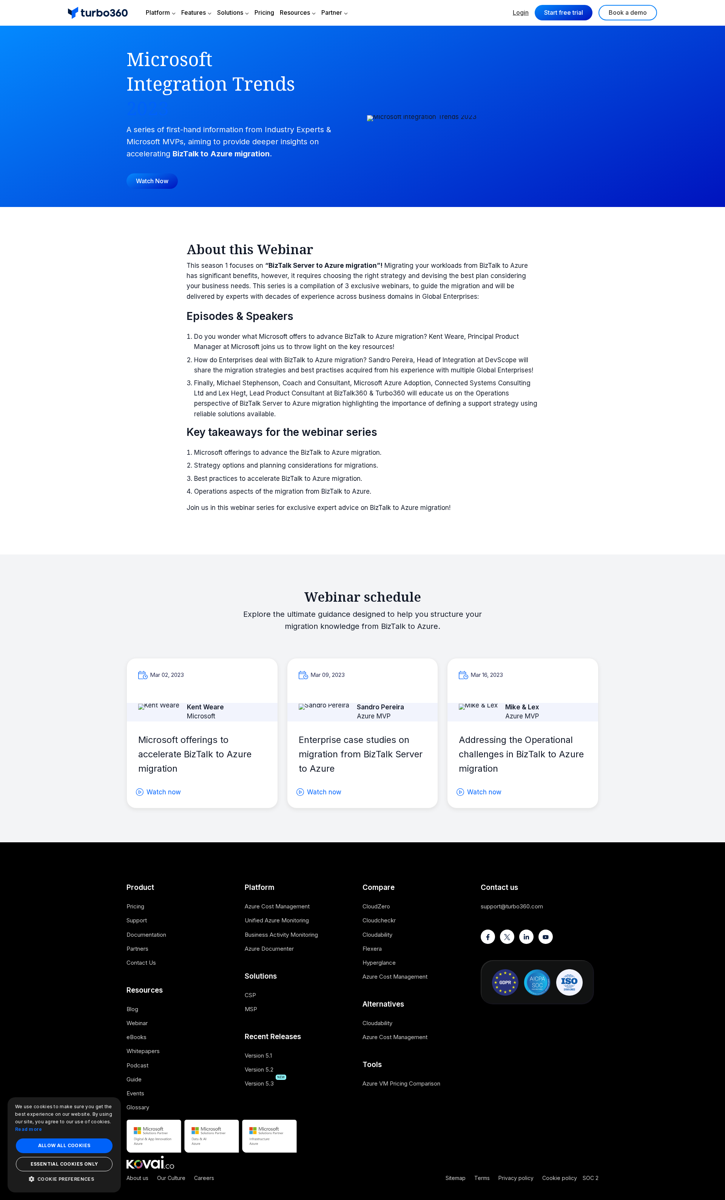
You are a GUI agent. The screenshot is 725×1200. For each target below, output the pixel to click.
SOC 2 (591, 1178)
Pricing (264, 12)
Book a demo (628, 12)
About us (137, 1178)
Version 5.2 (259, 1069)
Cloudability (377, 934)
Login (521, 12)
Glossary (137, 1107)
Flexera (372, 948)
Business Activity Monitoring (281, 934)
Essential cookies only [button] (64, 1164)
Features (193, 12)
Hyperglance (379, 962)
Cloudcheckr (379, 920)
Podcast (137, 1065)
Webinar (137, 1023)
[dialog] (64, 1144)
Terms (482, 1178)
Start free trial (563, 12)
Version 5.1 (258, 1055)
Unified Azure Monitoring (277, 920)
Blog (132, 1009)
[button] (64, 1179)
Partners (137, 948)
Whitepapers (143, 1051)
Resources (295, 12)
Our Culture (171, 1178)
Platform (158, 12)
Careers (204, 1178)
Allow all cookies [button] (64, 1145)
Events (135, 1093)
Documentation (146, 934)
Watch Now (152, 181)
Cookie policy (559, 1178)
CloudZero (376, 906)
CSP (250, 995)
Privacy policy (516, 1178)
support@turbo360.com (512, 906)
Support (136, 920)
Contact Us (141, 962)
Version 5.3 (259, 1083)
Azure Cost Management (277, 906)
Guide (134, 1079)
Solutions (230, 12)
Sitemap (456, 1178)
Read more (28, 1129)
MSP (251, 1009)
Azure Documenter (269, 948)
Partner (331, 12)
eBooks (136, 1037)
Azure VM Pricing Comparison (401, 1083)
